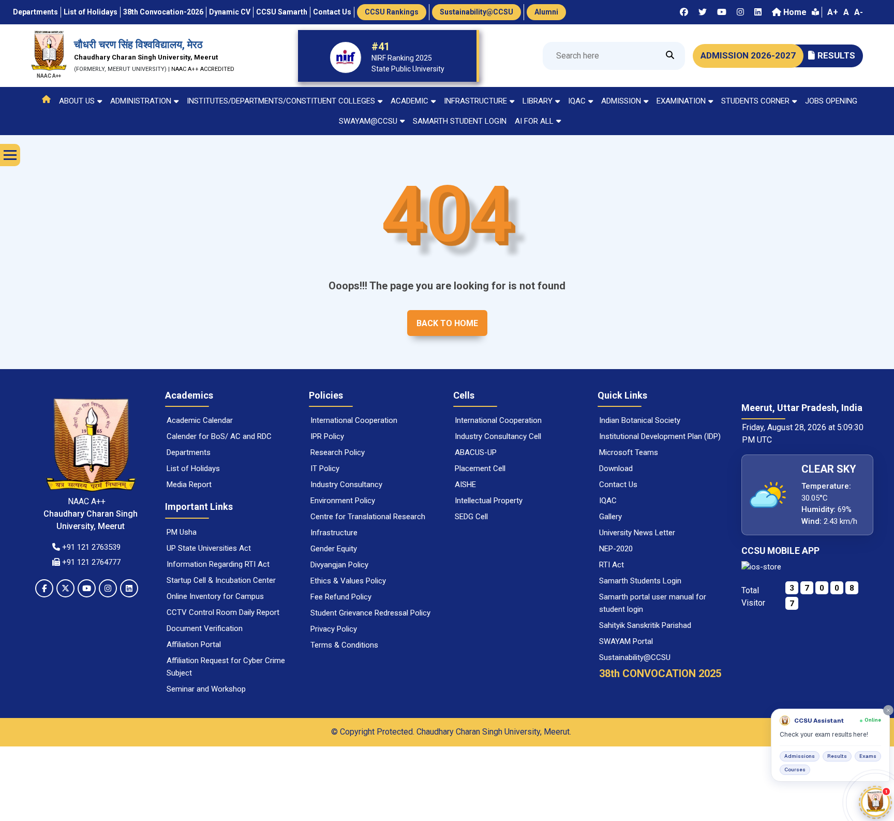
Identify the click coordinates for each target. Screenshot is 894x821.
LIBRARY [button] (538, 101)
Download (616, 468)
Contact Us (618, 484)
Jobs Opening (831, 101)
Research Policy (337, 452)
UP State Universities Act (209, 548)
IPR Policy (327, 436)
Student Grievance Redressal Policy (370, 613)
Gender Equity (333, 548)
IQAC (608, 500)
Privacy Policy (333, 629)
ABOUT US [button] (77, 101)
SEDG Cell (471, 516)
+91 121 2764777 (90, 562)
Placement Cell (480, 468)
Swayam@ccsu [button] (368, 121)
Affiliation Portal (194, 644)
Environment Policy (342, 500)
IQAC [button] (577, 101)
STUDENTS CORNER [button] (755, 101)
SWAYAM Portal (626, 641)
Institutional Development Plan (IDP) (660, 436)
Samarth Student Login (459, 121)
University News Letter (637, 532)
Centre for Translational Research (367, 516)
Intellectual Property (489, 500)
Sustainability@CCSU (635, 657)
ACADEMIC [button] (409, 101)
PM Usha (182, 532)
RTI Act (611, 564)
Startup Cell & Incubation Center (221, 580)
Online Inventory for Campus (215, 596)
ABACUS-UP (476, 452)
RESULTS (836, 55)
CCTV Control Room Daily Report (223, 612)
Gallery (610, 516)
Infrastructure (333, 532)
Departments (189, 452)
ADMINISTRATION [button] (140, 101)
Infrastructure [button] (475, 101)
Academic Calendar (200, 420)
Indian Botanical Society (639, 420)
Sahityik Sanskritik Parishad (645, 625)
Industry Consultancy (346, 484)
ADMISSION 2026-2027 (748, 55)
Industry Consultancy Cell (498, 436)
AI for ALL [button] (534, 121)
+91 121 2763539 (90, 547)
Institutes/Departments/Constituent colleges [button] (281, 101)
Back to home (447, 323)
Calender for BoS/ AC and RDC (219, 436)
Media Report (189, 484)
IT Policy (324, 468)
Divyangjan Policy (339, 564)
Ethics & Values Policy (348, 580)
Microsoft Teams (628, 452)
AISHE (465, 484)
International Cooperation (353, 420)
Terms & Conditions (344, 645)
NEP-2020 (616, 548)
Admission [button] (621, 101)
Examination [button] (681, 101)
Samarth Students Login (640, 580)
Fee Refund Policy (340, 597)
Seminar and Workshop (206, 689)
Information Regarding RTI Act (218, 564)
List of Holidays (193, 468)
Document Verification (205, 628)
